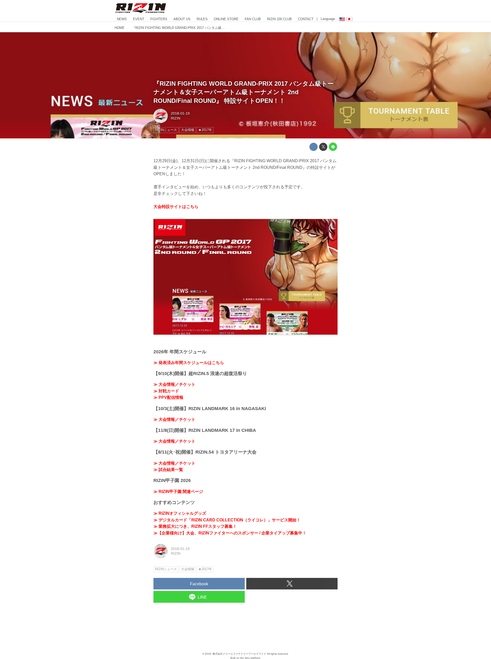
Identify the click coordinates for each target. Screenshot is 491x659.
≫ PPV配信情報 (168, 397)
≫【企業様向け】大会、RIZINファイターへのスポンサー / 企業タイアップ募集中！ (229, 533)
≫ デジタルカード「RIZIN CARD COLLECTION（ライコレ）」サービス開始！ (226, 520)
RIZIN (175, 118)
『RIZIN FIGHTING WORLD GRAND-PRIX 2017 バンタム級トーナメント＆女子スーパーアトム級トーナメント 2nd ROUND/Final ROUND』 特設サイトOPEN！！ (243, 92)
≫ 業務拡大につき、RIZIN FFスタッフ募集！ (195, 526)
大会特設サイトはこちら (175, 206)
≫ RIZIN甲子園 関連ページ (178, 491)
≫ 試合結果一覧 (168, 469)
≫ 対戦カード (166, 391)
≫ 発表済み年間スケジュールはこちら (188, 362)
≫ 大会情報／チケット (174, 384)
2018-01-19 (180, 113)
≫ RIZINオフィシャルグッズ (179, 513)
